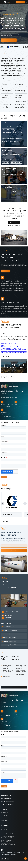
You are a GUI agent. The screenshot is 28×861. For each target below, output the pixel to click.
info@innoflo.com (8, 615)
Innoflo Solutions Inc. (8, 852)
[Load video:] (14, 237)
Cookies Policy (13, 854)
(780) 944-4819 (8, 617)
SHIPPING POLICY (7, 804)
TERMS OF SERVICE (7, 801)
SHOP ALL (5, 521)
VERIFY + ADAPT (14, 222)
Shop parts (14, 191)
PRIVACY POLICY (6, 799)
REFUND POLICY (6, 796)
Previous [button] (2, 503)
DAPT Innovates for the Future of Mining (11, 348)
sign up (14, 687)
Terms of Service (5, 854)
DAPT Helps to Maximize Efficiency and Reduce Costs (14, 351)
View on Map (8, 416)
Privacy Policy (24, 852)
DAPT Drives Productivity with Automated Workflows (13, 349)
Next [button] (25, 503)
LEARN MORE (6, 356)
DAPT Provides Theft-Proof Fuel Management (12, 346)
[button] (1, 2)
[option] (11, 504)
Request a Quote (14, 550)
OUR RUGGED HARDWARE (14, 225)
